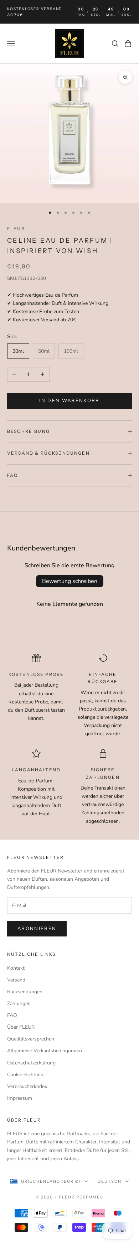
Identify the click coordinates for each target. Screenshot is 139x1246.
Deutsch (110, 1181)
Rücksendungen (24, 991)
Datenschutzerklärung (31, 1062)
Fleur (16, 228)
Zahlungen (19, 1003)
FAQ (12, 1015)
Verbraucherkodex (27, 1086)
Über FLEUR (21, 1027)
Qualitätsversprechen (30, 1038)
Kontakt (16, 968)
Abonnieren (36, 928)
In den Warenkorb (69, 400)
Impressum (19, 1098)
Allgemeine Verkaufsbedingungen (44, 1050)
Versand (16, 979)
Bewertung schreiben (69, 581)
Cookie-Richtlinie (25, 1074)
